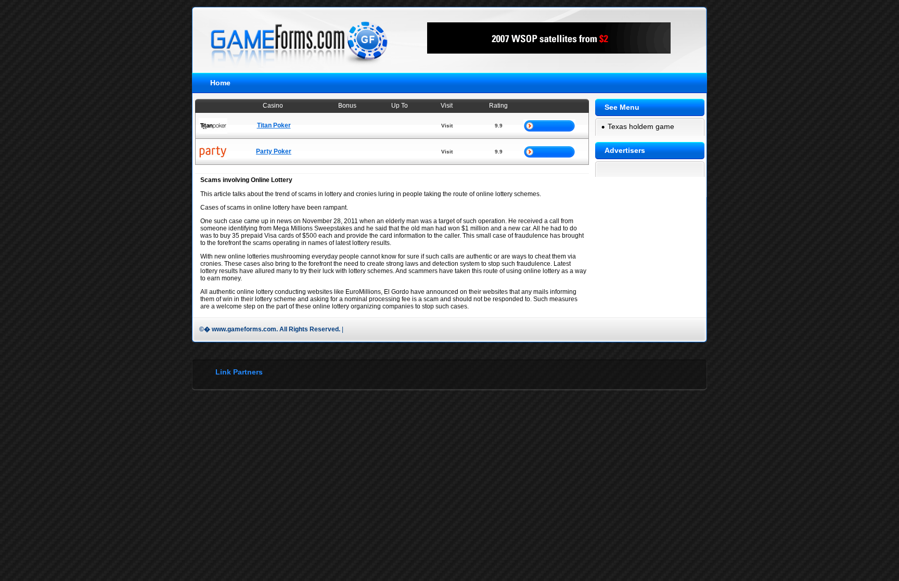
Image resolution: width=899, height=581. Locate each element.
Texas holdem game (641, 126)
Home (220, 83)
